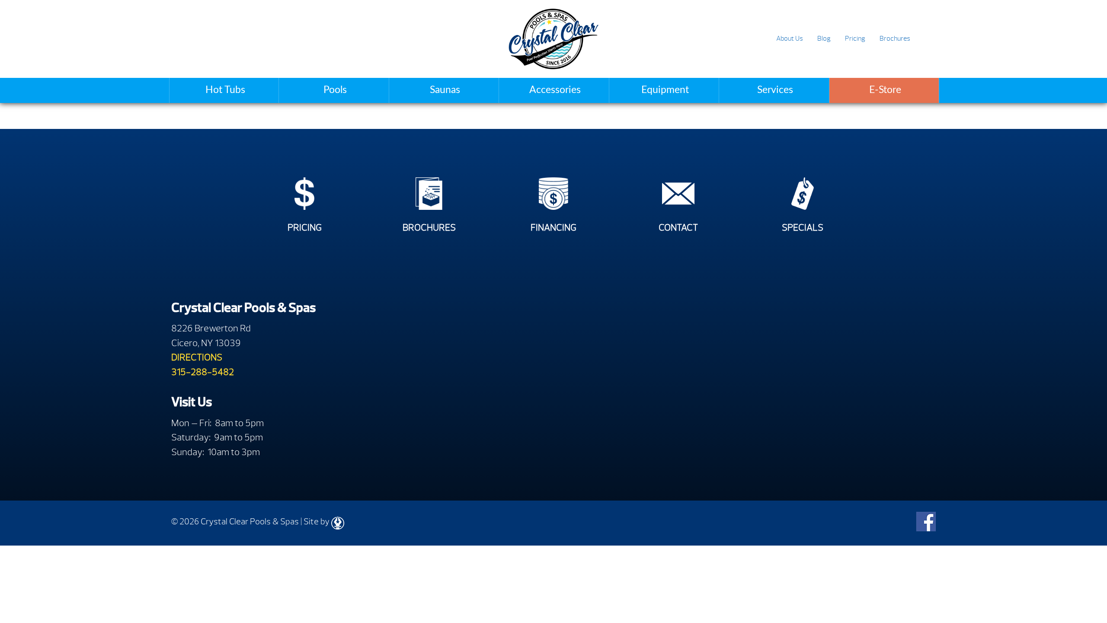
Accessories (555, 90)
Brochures (895, 38)
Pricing (855, 38)
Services (775, 90)
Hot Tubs (225, 90)
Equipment (665, 90)
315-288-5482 (202, 372)
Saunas (445, 90)
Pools (335, 90)
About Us (789, 38)
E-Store (885, 90)
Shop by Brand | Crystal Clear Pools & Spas (553, 39)
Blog (824, 38)
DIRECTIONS (196, 357)
